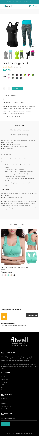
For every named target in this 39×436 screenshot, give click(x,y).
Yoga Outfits (13, 108)
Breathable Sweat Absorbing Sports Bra (14, 267)
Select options (7, 272)
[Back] (2, 11)
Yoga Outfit (6, 113)
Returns (3, 403)
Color (4, 76)
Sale (2, 387)
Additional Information (19, 130)
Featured (13, 106)
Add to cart (17, 88)
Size (4, 83)
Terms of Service (6, 406)
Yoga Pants (21, 108)
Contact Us (4, 401)
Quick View (36, 237)
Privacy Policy (5, 409)
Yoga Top (3, 377)
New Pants (25, 106)
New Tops (32, 106)
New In (9, 112)
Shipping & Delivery (19, 134)
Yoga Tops (28, 108)
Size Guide (18, 99)
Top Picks (6, 108)
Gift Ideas (4, 382)
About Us (4, 398)
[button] (12, 67)
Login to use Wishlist (11, 95)
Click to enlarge (33, 46)
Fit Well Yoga (15, 433)
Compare (7, 99)
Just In (19, 106)
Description (19, 125)
